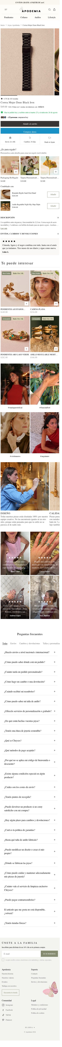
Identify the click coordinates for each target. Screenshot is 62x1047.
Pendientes (8, 17)
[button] (27, 61)
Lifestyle (52, 17)
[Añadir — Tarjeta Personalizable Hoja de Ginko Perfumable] (56, 172)
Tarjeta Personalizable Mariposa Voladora (29, 177)
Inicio (3, 25)
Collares (23, 17)
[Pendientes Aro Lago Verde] (15, 334)
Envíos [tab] (13, 643)
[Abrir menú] (6, 9)
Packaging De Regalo (9, 177)
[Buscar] (49, 9)
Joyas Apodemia (14, 25)
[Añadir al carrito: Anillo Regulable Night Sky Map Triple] (56, 349)
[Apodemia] (29, 9)
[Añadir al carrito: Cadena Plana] (56, 304)
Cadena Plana (37, 309)
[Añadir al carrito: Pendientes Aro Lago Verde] (26, 349)
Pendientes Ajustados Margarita (12, 309)
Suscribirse (49, 953)
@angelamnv (44, 456)
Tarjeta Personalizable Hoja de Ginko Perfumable (49, 177)
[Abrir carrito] (54, 9)
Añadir (53, 194)
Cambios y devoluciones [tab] (29, 643)
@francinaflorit (44, 407)
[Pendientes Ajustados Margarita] (15, 288)
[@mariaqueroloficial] (15, 384)
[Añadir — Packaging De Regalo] (16, 172)
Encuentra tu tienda (10, 992)
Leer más (4, 228)
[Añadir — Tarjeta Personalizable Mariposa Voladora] (36, 172)
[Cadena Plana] (44, 288)
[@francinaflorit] (44, 384)
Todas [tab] (4, 643)
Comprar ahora (29, 131)
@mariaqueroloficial (15, 407)
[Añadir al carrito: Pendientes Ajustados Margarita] (26, 304)
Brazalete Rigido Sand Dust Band (24, 193)
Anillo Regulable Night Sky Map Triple (26, 204)
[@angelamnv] (44, 432)
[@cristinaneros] (15, 432)
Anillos (38, 17)
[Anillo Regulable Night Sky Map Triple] (44, 334)
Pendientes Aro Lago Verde (15, 354)
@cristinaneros (15, 456)
